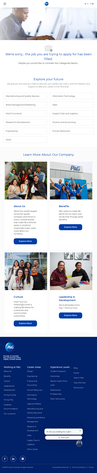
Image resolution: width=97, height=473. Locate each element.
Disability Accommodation (11, 407)
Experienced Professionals (55, 392)
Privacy (91, 467)
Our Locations (9, 414)
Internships (55, 376)
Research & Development (32, 428)
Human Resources (34, 390)
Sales (29, 435)
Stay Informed (79, 383)
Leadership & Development (9, 388)
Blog (76, 368)
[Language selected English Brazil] (86, 3)
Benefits (7, 376)
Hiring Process (10, 395)
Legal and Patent (34, 404)
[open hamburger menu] (4, 3)
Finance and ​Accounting (32, 383)
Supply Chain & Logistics (33, 442)
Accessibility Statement (61, 467)
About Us (7, 371)
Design (30, 371)
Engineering (32, 376)
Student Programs (58, 371)
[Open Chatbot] (79, 443)
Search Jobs (79, 378)
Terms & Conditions (79, 467)
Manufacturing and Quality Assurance (35, 411)
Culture (7, 381)
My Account (79, 388)
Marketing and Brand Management (36, 420)
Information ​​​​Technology (32, 397)
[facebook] (5, 459)
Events (76, 373)
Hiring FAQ (8, 400)
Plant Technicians (57, 399)
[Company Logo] (47, 4)
